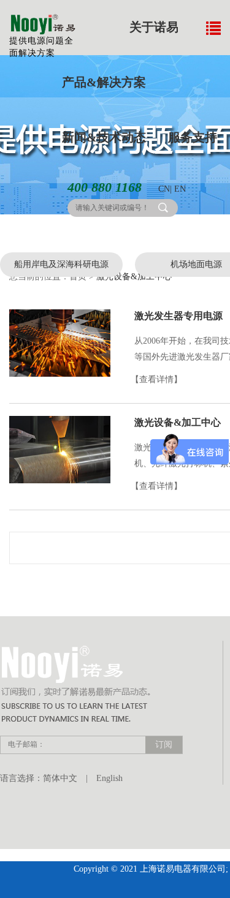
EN (180, 189)
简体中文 (60, 778)
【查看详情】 (156, 379)
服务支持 (192, 137)
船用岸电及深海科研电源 (61, 264)
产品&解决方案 (104, 82)
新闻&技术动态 (104, 137)
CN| (165, 189)
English (109, 778)
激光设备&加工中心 (177, 422)
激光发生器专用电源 (178, 316)
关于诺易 (153, 27)
